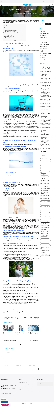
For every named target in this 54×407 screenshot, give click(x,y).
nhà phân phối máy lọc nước (45, 219)
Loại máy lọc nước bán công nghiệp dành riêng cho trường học (46, 112)
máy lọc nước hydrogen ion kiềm (45, 199)
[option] (8, 331)
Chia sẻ (23, 13)
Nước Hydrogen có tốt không (10, 340)
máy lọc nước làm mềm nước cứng (45, 202)
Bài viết (20, 13)
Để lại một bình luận (34, 340)
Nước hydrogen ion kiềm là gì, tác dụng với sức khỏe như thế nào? (12, 318)
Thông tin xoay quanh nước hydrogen (10, 27)
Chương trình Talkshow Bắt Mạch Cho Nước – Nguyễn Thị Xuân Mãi (46, 84)
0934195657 (14, 388)
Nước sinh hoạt (43, 229)
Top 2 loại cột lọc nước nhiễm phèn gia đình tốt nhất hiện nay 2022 (20, 333)
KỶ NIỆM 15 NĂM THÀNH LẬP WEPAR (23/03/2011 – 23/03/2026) (46, 73)
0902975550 (45, 1)
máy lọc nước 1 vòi (44, 186)
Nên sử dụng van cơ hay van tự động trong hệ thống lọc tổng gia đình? (8, 333)
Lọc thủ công (43, 178)
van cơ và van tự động (44, 250)
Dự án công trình (44, 37)
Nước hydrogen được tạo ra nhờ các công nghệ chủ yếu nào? (14, 32)
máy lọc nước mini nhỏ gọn (45, 204)
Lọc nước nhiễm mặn (44, 174)
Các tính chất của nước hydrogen (11, 31)
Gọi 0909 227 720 (5, 404)
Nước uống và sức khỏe (44, 233)
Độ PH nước (47, 256)
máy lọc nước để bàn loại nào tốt (45, 217)
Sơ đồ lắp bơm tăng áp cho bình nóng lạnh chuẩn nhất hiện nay (46, 133)
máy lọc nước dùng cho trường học (44, 193)
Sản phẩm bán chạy (22, 387)
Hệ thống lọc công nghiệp (45, 170)
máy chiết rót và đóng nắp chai (45, 184)
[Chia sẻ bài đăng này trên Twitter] (18, 344)
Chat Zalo (3, 399)
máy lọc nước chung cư (44, 190)
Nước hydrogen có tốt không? (9, 36)
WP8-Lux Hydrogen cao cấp (45, 254)
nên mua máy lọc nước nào (45, 221)
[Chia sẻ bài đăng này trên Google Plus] (20, 344)
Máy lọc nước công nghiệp (46, 50)
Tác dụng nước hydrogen (45, 244)
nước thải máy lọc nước (44, 231)
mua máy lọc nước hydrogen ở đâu (45, 181)
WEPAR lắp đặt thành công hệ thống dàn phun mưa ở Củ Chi (46, 108)
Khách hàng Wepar (44, 44)
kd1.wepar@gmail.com (7, 393)
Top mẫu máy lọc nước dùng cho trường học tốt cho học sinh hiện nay (45, 78)
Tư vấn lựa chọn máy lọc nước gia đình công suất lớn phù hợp (45, 247)
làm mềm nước (43, 172)
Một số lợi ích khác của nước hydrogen (12, 38)
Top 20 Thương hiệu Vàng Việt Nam (45, 242)
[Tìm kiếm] (48, 5)
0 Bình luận (35, 13)
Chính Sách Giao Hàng (23, 386)
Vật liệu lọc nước (44, 59)
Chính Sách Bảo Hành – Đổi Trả (24, 384)
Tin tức (42, 55)
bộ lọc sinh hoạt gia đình (45, 158)
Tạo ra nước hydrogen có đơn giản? (11, 30)
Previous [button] (4, 331)
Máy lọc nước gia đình (29, 13)
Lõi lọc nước (43, 48)
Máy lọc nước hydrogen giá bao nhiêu (45, 196)
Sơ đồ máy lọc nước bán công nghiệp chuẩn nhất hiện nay (45, 101)
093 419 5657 (50, 1)
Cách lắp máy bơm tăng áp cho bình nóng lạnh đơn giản (46, 120)
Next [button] (38, 331)
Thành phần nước (43, 237)
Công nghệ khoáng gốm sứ (10, 35)
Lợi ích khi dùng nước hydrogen (11, 37)
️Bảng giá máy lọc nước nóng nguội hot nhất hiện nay (45, 92)
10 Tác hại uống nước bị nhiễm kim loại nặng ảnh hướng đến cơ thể (33, 333)
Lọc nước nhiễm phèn (44, 176)
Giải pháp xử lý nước (45, 39)
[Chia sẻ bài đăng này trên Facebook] (16, 344)
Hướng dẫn (43, 42)
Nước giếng (43, 223)
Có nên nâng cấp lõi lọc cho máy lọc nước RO (45, 163)
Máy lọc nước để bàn (44, 214)
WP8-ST (42, 256)
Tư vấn (42, 57)
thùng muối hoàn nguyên (45, 239)
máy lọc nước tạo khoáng (45, 212)
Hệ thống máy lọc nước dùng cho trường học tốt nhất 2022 (45, 146)
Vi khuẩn (42, 252)
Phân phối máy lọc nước (44, 235)
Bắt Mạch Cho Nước (45, 33)
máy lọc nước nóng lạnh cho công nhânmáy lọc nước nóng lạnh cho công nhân (45, 207)
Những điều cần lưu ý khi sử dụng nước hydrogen (12, 40)
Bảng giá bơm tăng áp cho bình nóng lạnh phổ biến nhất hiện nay (46, 125)
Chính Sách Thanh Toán (23, 382)
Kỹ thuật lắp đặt (44, 46)
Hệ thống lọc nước (44, 40)
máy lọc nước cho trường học (45, 188)
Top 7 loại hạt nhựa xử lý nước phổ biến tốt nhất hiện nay (46, 96)
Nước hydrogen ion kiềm (45, 227)
